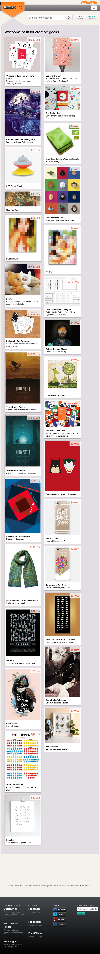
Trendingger (10, 941)
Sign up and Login (35, 937)
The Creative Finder (11, 925)
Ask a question (34, 912)
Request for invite (35, 925)
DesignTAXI (10, 908)
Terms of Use (79, 886)
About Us (87, 886)
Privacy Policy (69, 886)
